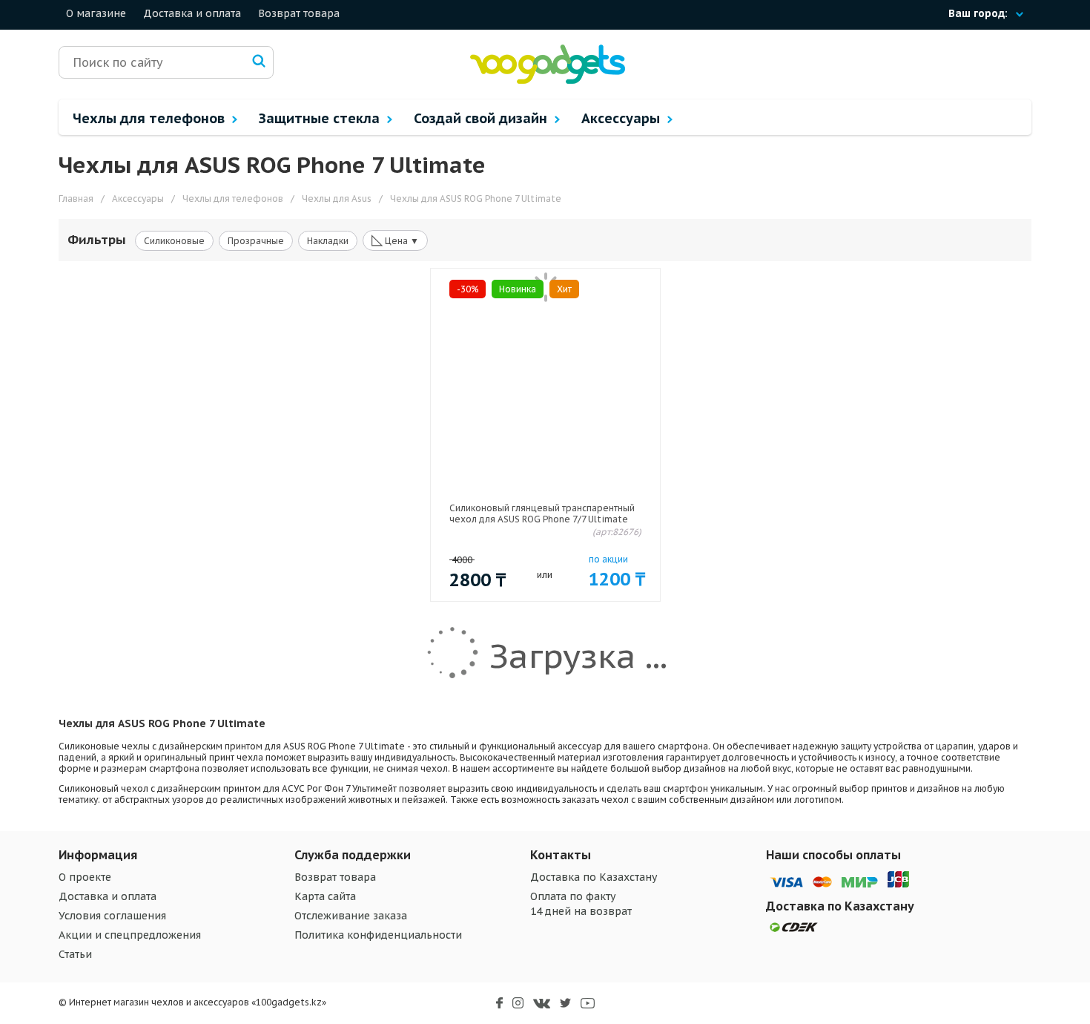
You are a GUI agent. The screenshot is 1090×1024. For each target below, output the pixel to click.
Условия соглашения (112, 915)
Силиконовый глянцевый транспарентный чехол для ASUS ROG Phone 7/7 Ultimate (542, 513)
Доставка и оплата (192, 13)
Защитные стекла (321, 118)
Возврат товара (299, 13)
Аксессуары (622, 118)
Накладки (328, 240)
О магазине (96, 13)
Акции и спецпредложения (130, 935)
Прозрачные (256, 240)
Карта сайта (325, 896)
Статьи (75, 954)
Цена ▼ (395, 240)
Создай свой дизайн (482, 118)
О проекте (85, 877)
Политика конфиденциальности (378, 935)
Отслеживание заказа (350, 915)
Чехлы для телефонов (150, 118)
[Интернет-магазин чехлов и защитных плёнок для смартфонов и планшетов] (547, 80)
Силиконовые (174, 240)
